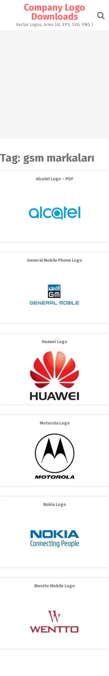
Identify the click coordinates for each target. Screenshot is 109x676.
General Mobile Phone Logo (54, 260)
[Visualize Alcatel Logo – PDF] (54, 237)
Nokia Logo (54, 504)
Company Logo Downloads (54, 12)
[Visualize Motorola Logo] (54, 481)
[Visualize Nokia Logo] (54, 563)
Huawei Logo (54, 341)
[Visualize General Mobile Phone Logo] (54, 318)
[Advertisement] (54, 84)
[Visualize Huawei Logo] (54, 400)
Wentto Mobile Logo (54, 586)
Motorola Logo (55, 423)
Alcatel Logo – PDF (54, 179)
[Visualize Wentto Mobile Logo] (54, 644)
